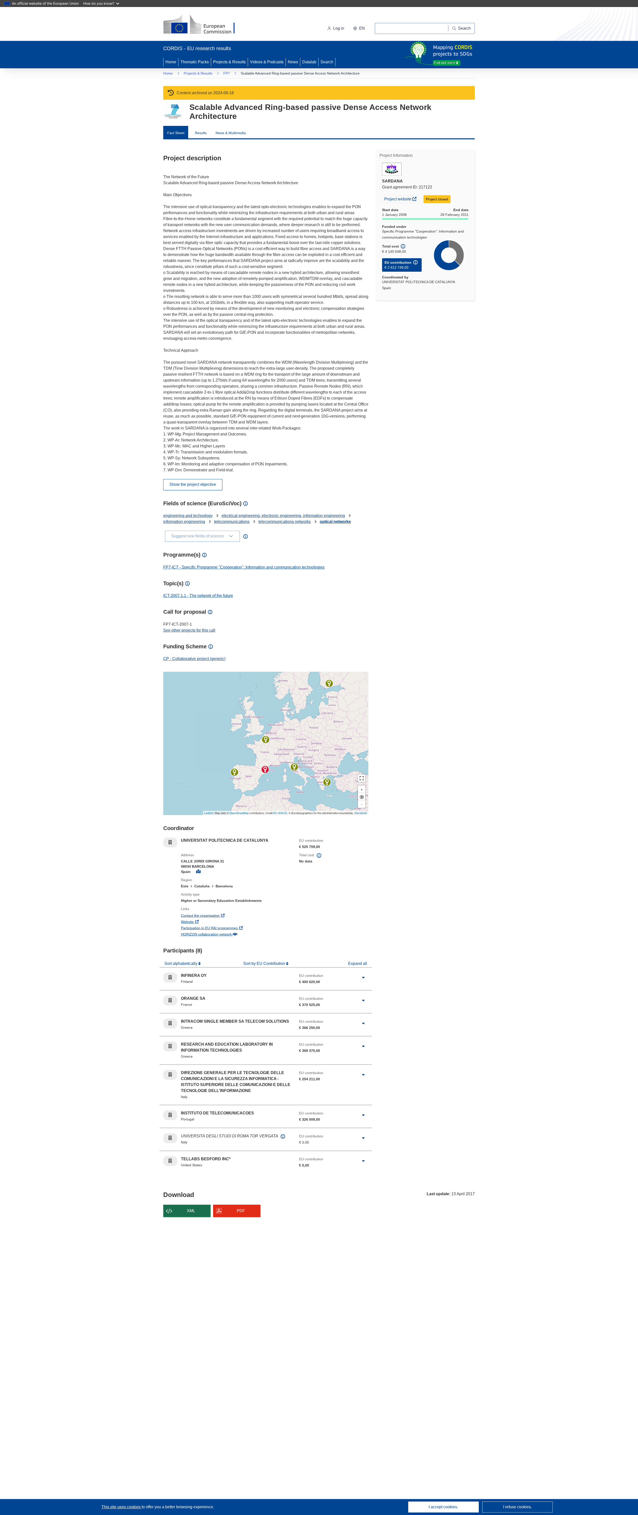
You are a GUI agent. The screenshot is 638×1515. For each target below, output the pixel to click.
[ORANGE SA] (266, 740)
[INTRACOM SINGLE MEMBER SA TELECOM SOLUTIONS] (327, 782)
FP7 (226, 73)
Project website (401, 198)
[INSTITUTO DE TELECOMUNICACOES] (235, 772)
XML (191, 1211)
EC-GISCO (280, 813)
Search (326, 62)
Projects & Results (229, 62)
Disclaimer (360, 813)
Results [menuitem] (201, 133)
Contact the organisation (218, 915)
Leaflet (208, 813)
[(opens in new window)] (203, 25)
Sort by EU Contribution (264, 963)
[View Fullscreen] (361, 778)
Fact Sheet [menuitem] (175, 133)
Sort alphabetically (181, 963)
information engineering (184, 521)
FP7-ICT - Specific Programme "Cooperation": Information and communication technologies (243, 567)
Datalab (309, 62)
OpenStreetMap (239, 813)
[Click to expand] (363, 978)
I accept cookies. (443, 1507)
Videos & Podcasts (267, 62)
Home (170, 62)
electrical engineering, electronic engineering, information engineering (283, 515)
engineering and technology (188, 515)
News (293, 62)
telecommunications (231, 521)
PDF (241, 1211)
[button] (359, 28)
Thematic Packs (194, 62)
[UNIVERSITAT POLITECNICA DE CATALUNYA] (265, 769)
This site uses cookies (121, 1507)
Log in (338, 28)
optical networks (335, 521)
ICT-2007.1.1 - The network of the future (198, 595)
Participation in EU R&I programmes (228, 928)
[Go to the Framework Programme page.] (172, 111)
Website (206, 922)
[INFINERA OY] (329, 683)
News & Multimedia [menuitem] (231, 133)
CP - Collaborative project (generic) (194, 659)
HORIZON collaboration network (225, 934)
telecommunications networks (284, 521)
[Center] (361, 796)
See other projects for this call (189, 630)
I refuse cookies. (517, 1507)
